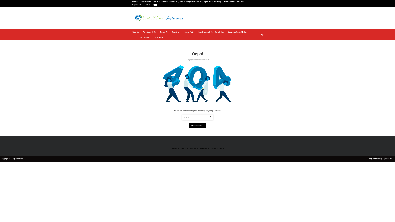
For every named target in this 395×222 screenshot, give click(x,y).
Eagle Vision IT (388, 159)
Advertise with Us (145, 2)
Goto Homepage (196, 125)
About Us (135, 2)
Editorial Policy (174, 2)
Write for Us (241, 2)
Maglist (371, 159)
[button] (262, 35)
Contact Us (156, 2)
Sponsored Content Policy (212, 2)
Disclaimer (164, 2)
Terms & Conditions (229, 2)
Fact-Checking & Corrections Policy (191, 2)
